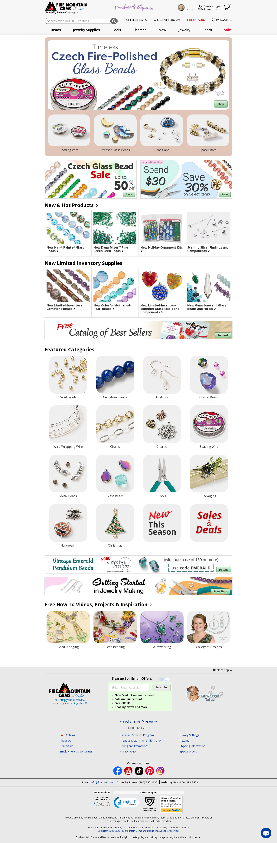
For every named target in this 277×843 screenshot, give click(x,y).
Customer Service (138, 721)
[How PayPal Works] (171, 804)
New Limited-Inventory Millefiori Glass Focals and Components (159, 309)
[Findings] (162, 375)
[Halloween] (68, 523)
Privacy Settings (189, 735)
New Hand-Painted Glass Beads (65, 249)
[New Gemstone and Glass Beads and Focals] (208, 285)
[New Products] (162, 523)
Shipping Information (192, 746)
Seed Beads (68, 397)
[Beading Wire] (69, 130)
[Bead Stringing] (68, 627)
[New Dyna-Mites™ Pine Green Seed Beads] (114, 228)
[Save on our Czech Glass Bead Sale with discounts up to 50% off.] (90, 179)
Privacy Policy (128, 751)
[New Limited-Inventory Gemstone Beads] (68, 285)
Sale (227, 30)
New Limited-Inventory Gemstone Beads (64, 307)
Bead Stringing (68, 647)
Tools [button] (116, 30)
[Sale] (209, 523)
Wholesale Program (167, 19)
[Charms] (162, 424)
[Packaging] (209, 473)
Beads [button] (56, 30)
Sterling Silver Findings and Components (208, 249)
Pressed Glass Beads (115, 150)
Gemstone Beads (115, 397)
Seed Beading (115, 647)
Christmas (115, 545)
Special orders (188, 751)
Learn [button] (207, 30)
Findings (162, 397)
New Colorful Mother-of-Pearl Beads (112, 307)
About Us (65, 740)
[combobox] (81, 21)
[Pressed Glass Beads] (115, 130)
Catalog (67, 735)
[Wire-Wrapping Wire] (68, 424)
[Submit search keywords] (114, 21)
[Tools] (162, 473)
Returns (184, 740)
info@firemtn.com (102, 782)
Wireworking (162, 647)
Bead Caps (161, 150)
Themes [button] (139, 30)
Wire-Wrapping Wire (68, 446)
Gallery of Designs (209, 647)
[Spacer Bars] (208, 130)
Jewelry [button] (184, 30)
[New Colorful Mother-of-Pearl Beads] (114, 285)
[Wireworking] (162, 627)
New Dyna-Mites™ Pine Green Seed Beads (110, 249)
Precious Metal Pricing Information (141, 740)
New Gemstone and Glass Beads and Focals (206, 307)
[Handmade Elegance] (134, 6)
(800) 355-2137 (148, 782)
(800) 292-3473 (188, 782)
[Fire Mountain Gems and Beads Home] (66, 7)
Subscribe (161, 687)
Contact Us (66, 746)
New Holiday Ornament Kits (161, 248)
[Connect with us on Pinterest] (150, 770)
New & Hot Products (70, 205)
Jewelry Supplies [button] (86, 30)
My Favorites (224, 19)
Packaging (209, 496)
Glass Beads (115, 496)
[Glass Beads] (115, 473)
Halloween (68, 545)
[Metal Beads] (68, 473)
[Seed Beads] (68, 375)
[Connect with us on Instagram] (160, 770)
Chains (115, 446)
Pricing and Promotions (134, 746)
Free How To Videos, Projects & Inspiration (97, 604)
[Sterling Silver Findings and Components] (208, 228)
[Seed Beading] (115, 627)
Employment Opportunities (76, 751)
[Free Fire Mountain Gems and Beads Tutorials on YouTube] (129, 770)
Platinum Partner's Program (137, 735)
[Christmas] (115, 523)
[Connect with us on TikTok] (139, 770)
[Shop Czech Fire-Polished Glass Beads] (138, 75)
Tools (162, 496)
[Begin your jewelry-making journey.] (138, 586)
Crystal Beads (209, 397)
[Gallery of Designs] (208, 627)
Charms (162, 446)
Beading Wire (69, 150)
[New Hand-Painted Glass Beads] (68, 228)
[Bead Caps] (161, 130)
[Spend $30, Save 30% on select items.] (186, 179)
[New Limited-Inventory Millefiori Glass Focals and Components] (161, 285)
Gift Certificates (136, 19)
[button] (127, 802)
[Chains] (115, 424)
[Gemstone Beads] (115, 375)
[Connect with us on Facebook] (118, 770)
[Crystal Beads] (209, 375)
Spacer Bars (208, 150)
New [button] (162, 30)
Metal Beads (68, 496)
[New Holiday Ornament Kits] (161, 228)
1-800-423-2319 (139, 728)
